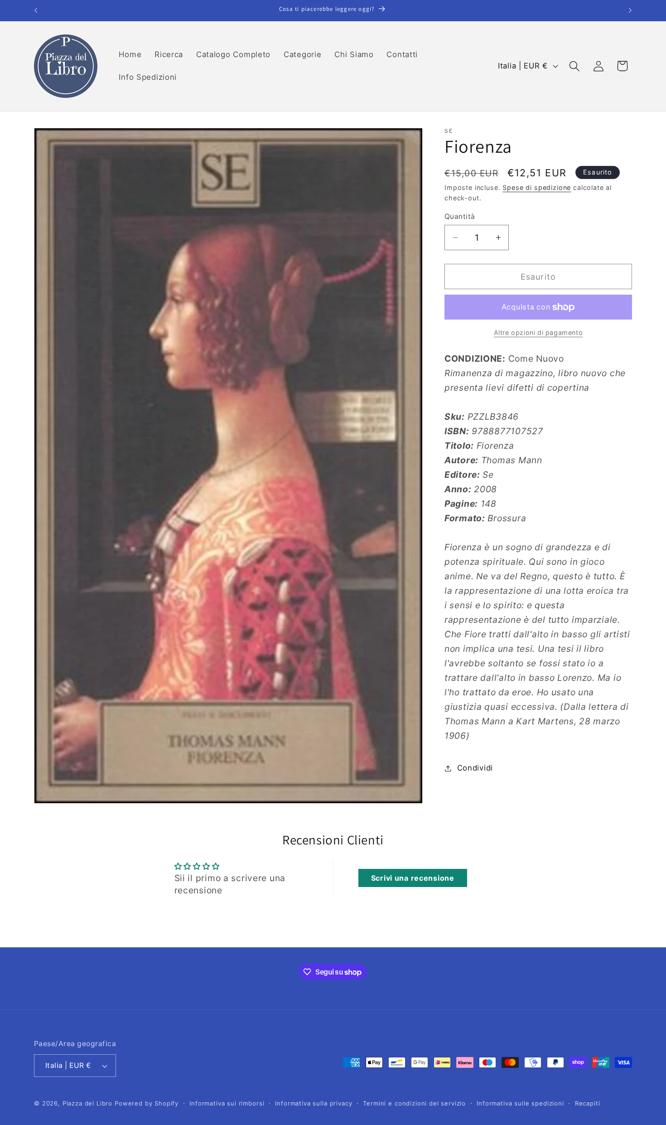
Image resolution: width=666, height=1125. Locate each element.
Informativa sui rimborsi (226, 1103)
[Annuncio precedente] (36, 10)
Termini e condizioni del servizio (414, 1103)
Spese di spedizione (536, 187)
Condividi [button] (475, 767)
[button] (574, 66)
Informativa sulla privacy (313, 1103)
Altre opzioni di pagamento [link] (538, 332)
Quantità (459, 216)
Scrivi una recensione (412, 878)
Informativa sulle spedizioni (520, 1103)
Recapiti (587, 1103)
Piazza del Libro (87, 1103)
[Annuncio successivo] (630, 10)
